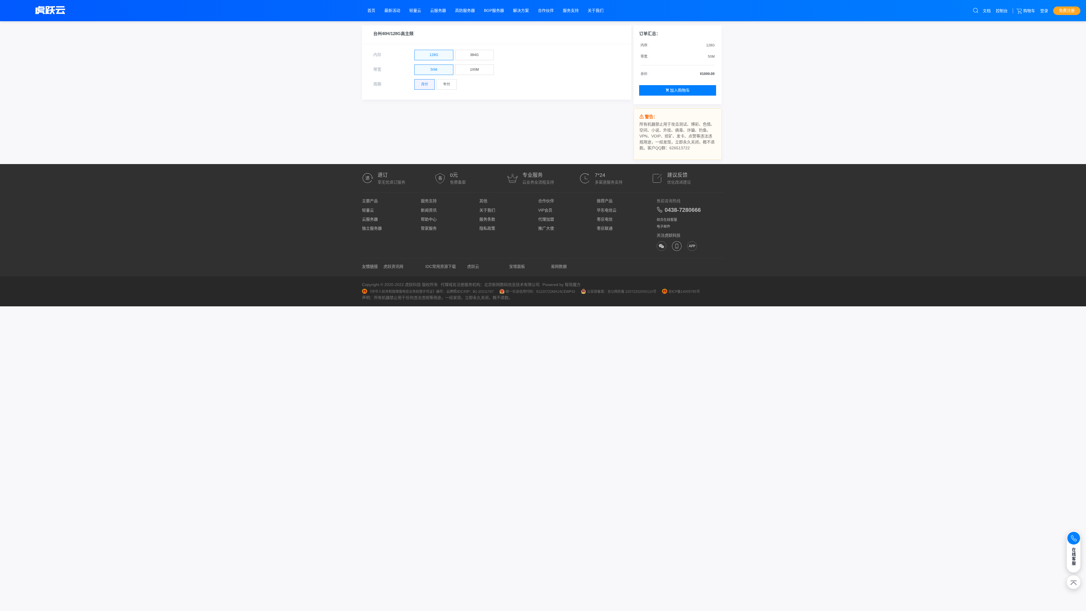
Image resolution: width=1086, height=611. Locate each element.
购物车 (1029, 10)
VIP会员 (545, 210)
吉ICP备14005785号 (684, 292)
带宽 (377, 69)
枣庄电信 (605, 219)
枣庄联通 (605, 228)
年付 (446, 84)
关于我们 (487, 210)
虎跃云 (473, 266)
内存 (377, 54)
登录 (1044, 10)
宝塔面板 (517, 266)
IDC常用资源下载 (440, 266)
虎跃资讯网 (393, 266)
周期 (377, 84)
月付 (424, 84)
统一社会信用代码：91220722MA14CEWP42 (540, 292)
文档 (987, 10)
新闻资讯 (429, 210)
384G (474, 55)
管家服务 (429, 228)
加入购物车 (680, 90)
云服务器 (370, 219)
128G (434, 55)
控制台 (1002, 10)
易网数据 (559, 266)
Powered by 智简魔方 (561, 284)
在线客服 (1074, 556)
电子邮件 (663, 227)
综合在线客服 (667, 220)
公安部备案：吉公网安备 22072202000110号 (621, 292)
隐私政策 (487, 228)
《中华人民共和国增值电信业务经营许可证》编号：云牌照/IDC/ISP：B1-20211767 (431, 292)
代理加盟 (546, 219)
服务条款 (487, 219)
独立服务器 (372, 228)
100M (474, 70)
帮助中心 (429, 219)
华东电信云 (607, 210)
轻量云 (368, 210)
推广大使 (546, 228)
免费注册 (1067, 10)
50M (433, 70)
